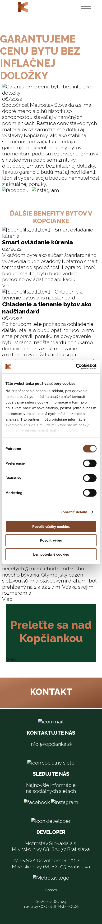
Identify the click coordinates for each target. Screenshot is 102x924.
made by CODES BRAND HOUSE (51, 906)
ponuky (37, 184)
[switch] (90, 463)
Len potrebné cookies (51, 554)
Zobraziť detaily (73, 512)
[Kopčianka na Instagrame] (45, 190)
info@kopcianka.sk (51, 744)
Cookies (51, 890)
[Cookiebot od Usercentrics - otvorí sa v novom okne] (76, 367)
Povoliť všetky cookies (51, 526)
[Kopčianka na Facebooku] (15, 190)
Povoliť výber (51, 540)
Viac (7, 286)
